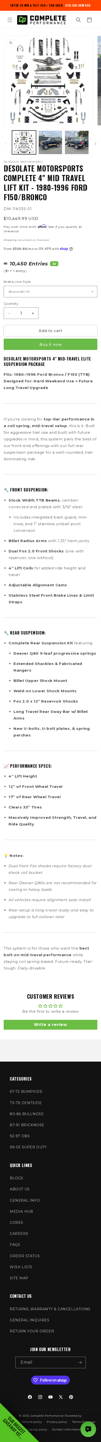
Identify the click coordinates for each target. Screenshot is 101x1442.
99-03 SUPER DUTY (28, 1147)
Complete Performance (47, 1415)
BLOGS (16, 1178)
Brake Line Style (17, 282)
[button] (9, 19)
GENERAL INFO (25, 1200)
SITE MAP (19, 1278)
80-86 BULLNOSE (27, 1114)
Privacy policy (57, 1422)
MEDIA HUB (21, 1211)
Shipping (10, 240)
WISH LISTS (21, 1267)
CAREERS (19, 1233)
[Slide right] (95, 143)
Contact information (67, 1429)
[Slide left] (5, 143)
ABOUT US (20, 1189)
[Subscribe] (80, 1362)
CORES (16, 1222)
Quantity (11, 303)
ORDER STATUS (25, 1256)
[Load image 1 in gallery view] (24, 142)
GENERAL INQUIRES (30, 1320)
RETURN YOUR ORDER (32, 1331)
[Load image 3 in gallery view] (77, 142)
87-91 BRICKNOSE (27, 1125)
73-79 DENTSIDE (26, 1103)
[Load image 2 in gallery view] (50, 142)
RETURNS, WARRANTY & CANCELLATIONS (50, 1309)
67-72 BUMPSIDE (26, 1091)
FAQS (15, 1244)
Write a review (50, 1024)
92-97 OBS (20, 1136)
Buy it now (50, 344)
